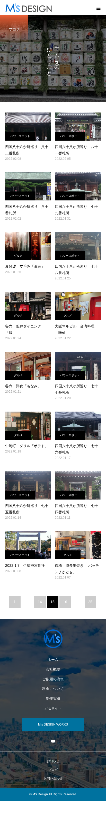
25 (90, 602)
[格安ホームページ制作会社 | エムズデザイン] (53, 638)
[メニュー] (98, 7)
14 (40, 602)
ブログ (53, 770)
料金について (53, 689)
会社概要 (53, 669)
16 (65, 602)
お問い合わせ (53, 778)
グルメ (18, 255)
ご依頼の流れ (53, 679)
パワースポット (20, 136)
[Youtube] (53, 741)
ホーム (53, 660)
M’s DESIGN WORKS (53, 724)
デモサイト (53, 708)
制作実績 (53, 698)
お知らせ (53, 761)
